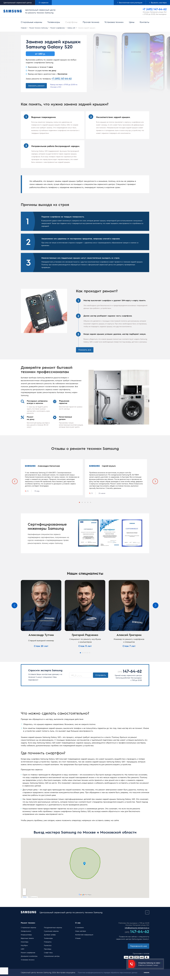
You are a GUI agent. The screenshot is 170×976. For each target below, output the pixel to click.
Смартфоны (71, 22)
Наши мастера (80, 931)
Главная (23, 28)
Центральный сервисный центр (17, 2)
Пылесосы (47, 945)
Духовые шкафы (50, 934)
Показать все (84, 349)
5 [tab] (90, 502)
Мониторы (24, 942)
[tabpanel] (52, 477)
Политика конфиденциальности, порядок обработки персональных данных (107, 972)
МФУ (22, 949)
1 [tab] (79, 502)
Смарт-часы (48, 952)
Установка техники (114, 22)
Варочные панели (27, 938)
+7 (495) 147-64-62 (62, 78)
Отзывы (78, 938)
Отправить (100, 675)
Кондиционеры (26, 934)
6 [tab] (89, 652)
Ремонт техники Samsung (38, 28)
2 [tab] (82, 502)
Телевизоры (53, 22)
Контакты (144, 22)
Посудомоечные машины (52, 927)
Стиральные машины (31, 22)
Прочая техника (91, 22)
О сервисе (43, 2)
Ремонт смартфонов (57, 28)
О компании (79, 927)
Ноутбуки (24, 945)
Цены (131, 22)
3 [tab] (85, 502)
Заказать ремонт (36, 85)
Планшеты (47, 942)
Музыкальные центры (52, 956)
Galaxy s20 (71, 28)
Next (155, 481)
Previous (15, 481)
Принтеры (47, 949)
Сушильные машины (51, 931)
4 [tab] (88, 502)
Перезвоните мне (138, 946)
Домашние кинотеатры (29, 956)
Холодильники (26, 931)
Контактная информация (84, 934)
